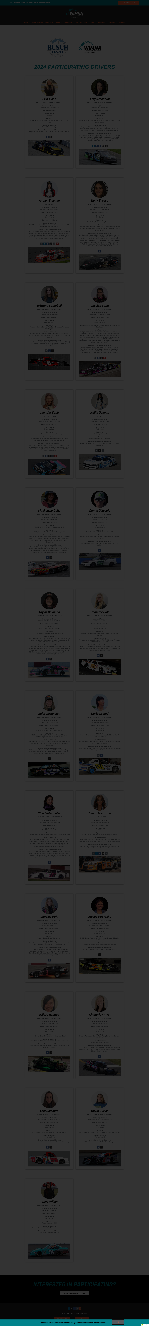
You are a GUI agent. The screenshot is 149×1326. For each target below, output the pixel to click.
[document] (74, 663)
